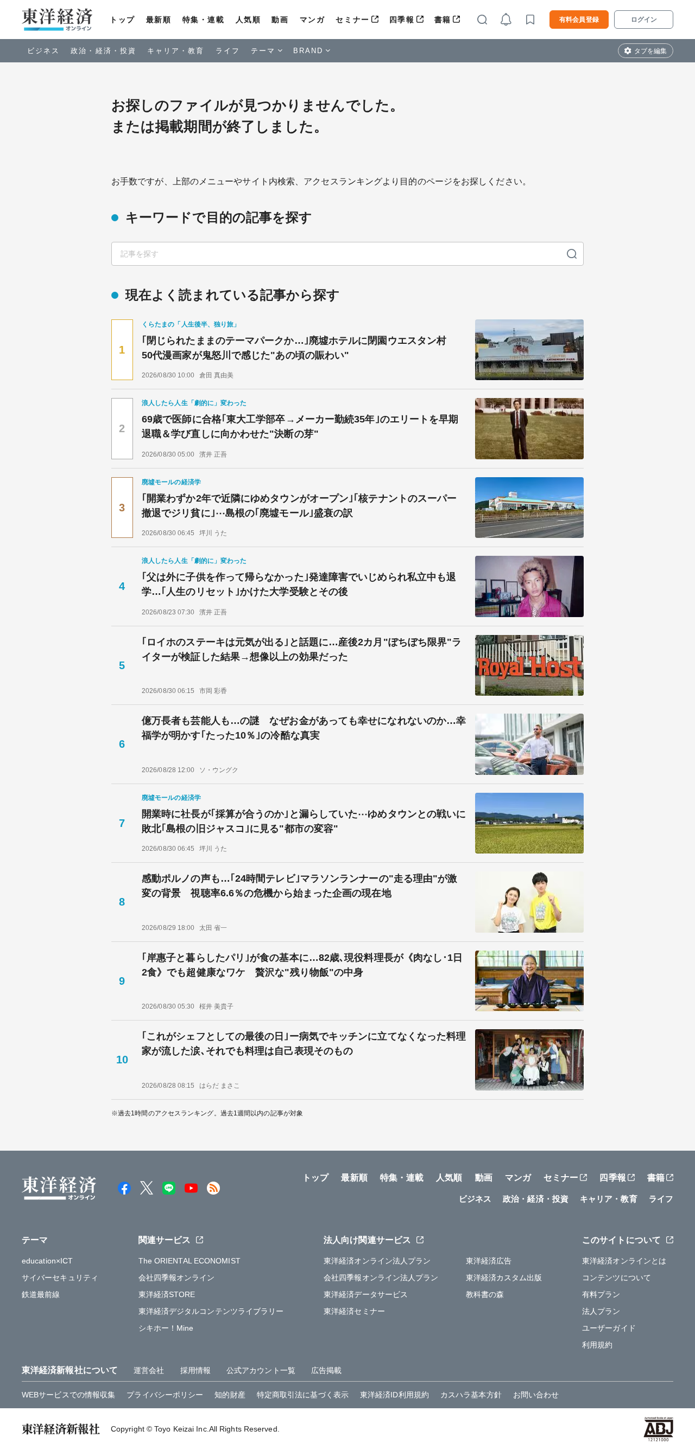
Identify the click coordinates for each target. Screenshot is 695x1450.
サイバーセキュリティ (60, 1277)
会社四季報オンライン (176, 1277)
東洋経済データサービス (366, 1294)
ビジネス (43, 51)
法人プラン (601, 1311)
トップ (122, 19)
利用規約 (597, 1344)
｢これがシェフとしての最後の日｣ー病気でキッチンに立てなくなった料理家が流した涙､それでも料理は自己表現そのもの (304, 1043)
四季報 (402, 19)
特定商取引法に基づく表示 (303, 1394)
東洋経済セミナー (354, 1311)
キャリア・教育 (176, 51)
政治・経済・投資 (103, 51)
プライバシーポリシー (165, 1394)
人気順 (248, 19)
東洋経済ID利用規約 (394, 1394)
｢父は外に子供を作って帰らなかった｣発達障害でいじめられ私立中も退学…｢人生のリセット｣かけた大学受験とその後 (299, 584)
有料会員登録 (579, 19)
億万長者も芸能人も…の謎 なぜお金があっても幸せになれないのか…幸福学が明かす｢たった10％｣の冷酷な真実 (304, 728)
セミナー (352, 19)
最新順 (159, 19)
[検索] (571, 253)
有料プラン (601, 1294)
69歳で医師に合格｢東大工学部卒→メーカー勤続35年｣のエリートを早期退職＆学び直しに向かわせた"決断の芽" (300, 426)
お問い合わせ (536, 1394)
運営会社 (149, 1370)
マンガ (312, 19)
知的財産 (229, 1394)
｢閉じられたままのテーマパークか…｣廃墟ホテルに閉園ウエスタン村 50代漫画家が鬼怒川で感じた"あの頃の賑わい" (299, 348)
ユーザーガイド (609, 1328)
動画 (279, 19)
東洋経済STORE (166, 1294)
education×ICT (47, 1260)
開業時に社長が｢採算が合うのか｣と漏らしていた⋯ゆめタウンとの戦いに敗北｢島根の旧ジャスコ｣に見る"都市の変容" (304, 821)
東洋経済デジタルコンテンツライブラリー (211, 1311)
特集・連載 (203, 19)
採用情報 (195, 1370)
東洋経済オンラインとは (624, 1260)
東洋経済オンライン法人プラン (377, 1260)
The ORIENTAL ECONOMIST (189, 1260)
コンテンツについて (616, 1277)
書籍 (442, 19)
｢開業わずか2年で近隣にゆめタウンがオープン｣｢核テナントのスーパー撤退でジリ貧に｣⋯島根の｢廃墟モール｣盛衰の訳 (299, 505)
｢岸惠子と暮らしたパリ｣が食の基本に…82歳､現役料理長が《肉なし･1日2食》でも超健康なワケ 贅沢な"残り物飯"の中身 (302, 965)
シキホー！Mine (166, 1328)
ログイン (644, 19)
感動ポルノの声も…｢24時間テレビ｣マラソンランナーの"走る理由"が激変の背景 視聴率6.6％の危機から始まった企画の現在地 (300, 886)
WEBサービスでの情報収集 (68, 1394)
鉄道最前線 (41, 1294)
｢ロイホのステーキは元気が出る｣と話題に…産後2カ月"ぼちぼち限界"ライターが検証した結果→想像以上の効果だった (302, 649)
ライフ (228, 51)
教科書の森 (485, 1294)
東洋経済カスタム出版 (504, 1277)
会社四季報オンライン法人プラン (381, 1277)
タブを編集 (650, 51)
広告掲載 (326, 1370)
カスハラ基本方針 (471, 1394)
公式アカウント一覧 (260, 1370)
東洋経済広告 (489, 1260)
